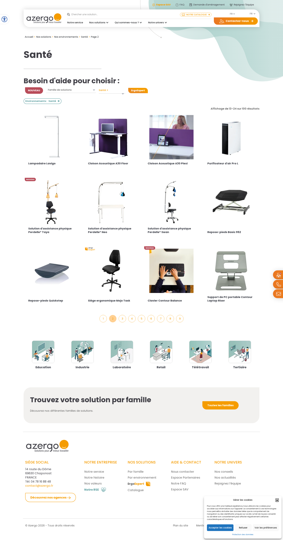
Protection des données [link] (242, 534)
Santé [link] (84, 37)
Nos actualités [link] (225, 477)
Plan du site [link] (180, 525)
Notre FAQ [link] (178, 483)
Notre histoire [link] (94, 477)
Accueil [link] (29, 37)
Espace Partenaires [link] (185, 477)
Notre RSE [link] (91, 490)
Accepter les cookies (220, 527)
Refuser (243, 527)
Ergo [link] (136, 484)
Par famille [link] (136, 472)
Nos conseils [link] (223, 472)
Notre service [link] (75, 22)
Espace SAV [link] (180, 489)
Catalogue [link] (136, 490)
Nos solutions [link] (97, 22)
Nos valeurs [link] (93, 483)
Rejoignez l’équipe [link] (227, 483)
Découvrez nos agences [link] (48, 497)
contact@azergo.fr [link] (39, 486)
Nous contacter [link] (182, 472)
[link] (4, 19)
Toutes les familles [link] (220, 405)
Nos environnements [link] (66, 37)
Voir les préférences (266, 527)
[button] (277, 500)
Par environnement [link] (142, 477)
